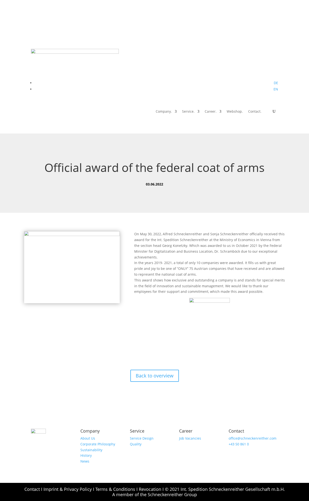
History (86, 455)
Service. (188, 112)
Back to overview (155, 375)
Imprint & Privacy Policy (67, 489)
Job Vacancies (190, 438)
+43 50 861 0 (239, 444)
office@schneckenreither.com (252, 438)
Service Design (142, 438)
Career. (211, 112)
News (84, 461)
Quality (135, 444)
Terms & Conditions (115, 489)
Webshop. (235, 112)
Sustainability (91, 450)
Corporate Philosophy (97, 444)
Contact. (254, 112)
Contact (32, 489)
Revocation (150, 489)
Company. (164, 112)
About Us (87, 438)
